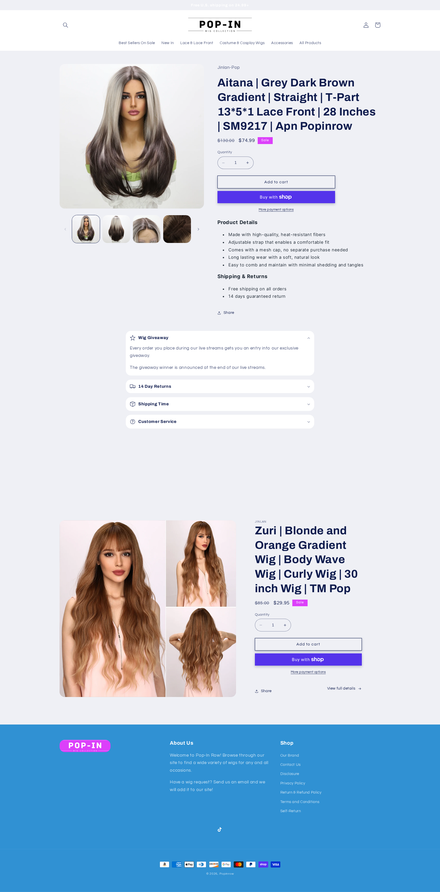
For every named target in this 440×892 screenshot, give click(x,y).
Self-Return (290, 811)
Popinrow (226, 873)
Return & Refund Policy (301, 792)
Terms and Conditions (300, 802)
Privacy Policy (292, 783)
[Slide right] (198, 229)
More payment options (276, 209)
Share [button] (229, 313)
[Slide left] (65, 229)
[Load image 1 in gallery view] (86, 229)
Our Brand (289, 755)
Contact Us (290, 765)
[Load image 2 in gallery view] (116, 229)
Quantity (224, 152)
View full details (341, 688)
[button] (65, 25)
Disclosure (289, 774)
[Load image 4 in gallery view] (177, 229)
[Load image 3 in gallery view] (147, 229)
